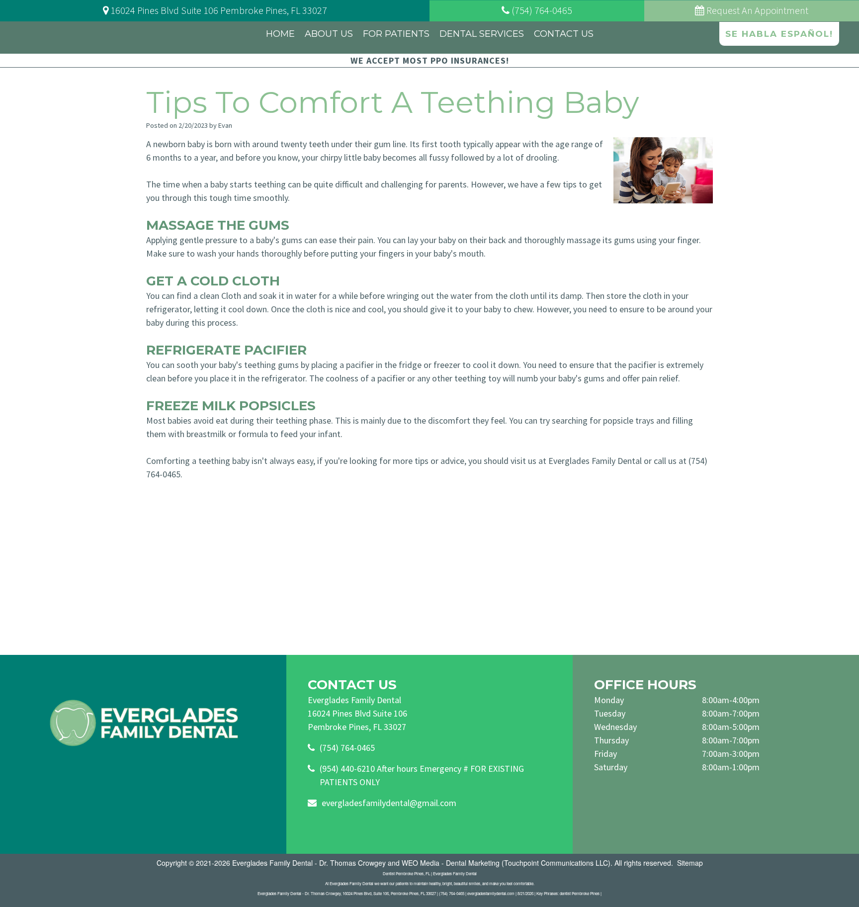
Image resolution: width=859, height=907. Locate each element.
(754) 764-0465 (347, 747)
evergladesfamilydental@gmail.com (389, 803)
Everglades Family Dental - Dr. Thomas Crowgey (309, 863)
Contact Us (564, 33)
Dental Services (481, 33)
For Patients (396, 33)
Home (280, 33)
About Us (329, 33)
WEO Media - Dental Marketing (451, 863)
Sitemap (690, 863)
